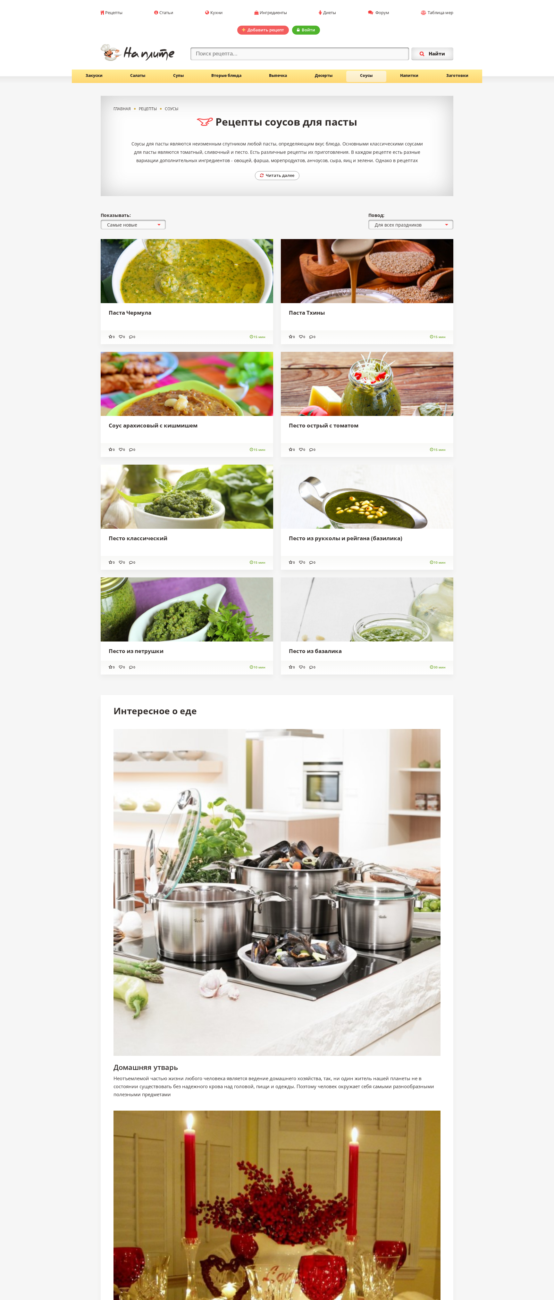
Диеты (329, 12)
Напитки (409, 75)
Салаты (137, 75)
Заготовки (457, 75)
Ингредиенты (273, 12)
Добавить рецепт (266, 30)
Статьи (166, 12)
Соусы (366, 75)
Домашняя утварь (145, 1067)
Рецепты (113, 12)
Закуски (94, 75)
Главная (122, 109)
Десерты (323, 75)
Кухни (216, 12)
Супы (178, 75)
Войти (308, 30)
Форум (381, 12)
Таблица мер (440, 12)
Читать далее (280, 175)
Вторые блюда (226, 75)
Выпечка (278, 75)
